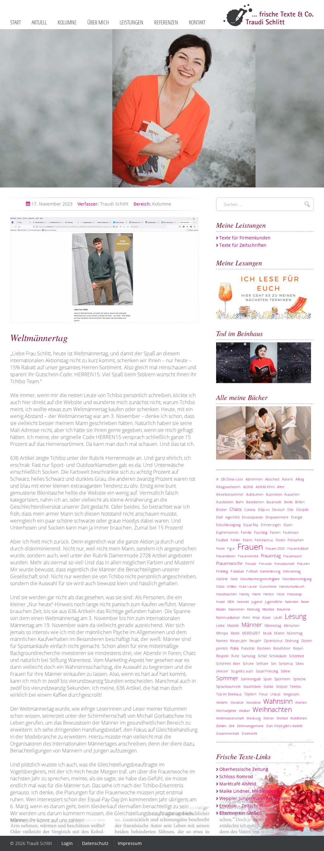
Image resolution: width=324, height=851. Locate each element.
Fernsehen (296, 539)
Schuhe (248, 663)
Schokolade (278, 655)
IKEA (230, 601)
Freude (250, 563)
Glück (220, 586)
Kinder (221, 609)
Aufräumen (254, 494)
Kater (305, 601)
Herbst (268, 594)
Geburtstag (292, 571)
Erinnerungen (271, 524)
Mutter (279, 633)
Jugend (257, 601)
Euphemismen (227, 532)
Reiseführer (281, 648)
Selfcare (262, 663)
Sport (267, 678)
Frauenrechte (248, 556)
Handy (244, 594)
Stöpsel (281, 686)
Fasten (275, 532)
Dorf (219, 517)
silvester (222, 671)
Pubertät (248, 648)
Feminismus (264, 539)
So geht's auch (242, 671)
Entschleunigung (228, 524)
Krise (256, 617)
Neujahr (255, 640)
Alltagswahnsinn (228, 486)
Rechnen (264, 648)
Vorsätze (237, 702)
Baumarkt (274, 501)
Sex (273, 663)
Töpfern (250, 694)
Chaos (235, 509)
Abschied (272, 479)
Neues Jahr (238, 640)
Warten (301, 702)
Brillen (299, 501)
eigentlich (232, 517)
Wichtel (282, 718)
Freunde (265, 563)
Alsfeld (248, 486)
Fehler (235, 539)
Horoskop (294, 594)
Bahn (240, 501)
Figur (231, 548)
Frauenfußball (297, 548)
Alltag (300, 479)
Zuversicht (249, 733)
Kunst (266, 617)
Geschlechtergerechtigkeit (260, 578)
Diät (290, 509)
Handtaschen (226, 594)
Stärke (268, 686)
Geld (234, 578)
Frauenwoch (292, 556)
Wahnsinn (278, 701)
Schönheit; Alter (228, 663)
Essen (288, 524)
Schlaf (262, 655)
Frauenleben (225, 556)
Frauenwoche (229, 563)
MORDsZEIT (251, 633)
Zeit (231, 725)
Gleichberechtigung (297, 578)
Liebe (220, 625)
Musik (267, 633)
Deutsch (278, 509)
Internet (243, 601)
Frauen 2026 (275, 548)
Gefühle (222, 578)
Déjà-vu (264, 509)
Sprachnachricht (228, 686)
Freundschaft (284, 563)
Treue (263, 694)
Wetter (268, 718)
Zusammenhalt (227, 733)
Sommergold (251, 678)
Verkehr (222, 702)
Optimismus (273, 640)
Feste (220, 548)
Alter (280, 486)
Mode (235, 633)
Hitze (280, 594)
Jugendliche (273, 601)
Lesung (295, 616)
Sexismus (286, 663)
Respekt (222, 655)
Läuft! (277, 617)
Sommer (227, 678)
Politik (234, 648)
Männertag (273, 625)
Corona (249, 509)
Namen (221, 640)
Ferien (280, 539)
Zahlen (221, 725)
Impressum (130, 843)
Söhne (285, 671)
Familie (246, 532)
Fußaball (237, 571)
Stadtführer (252, 686)
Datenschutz (95, 843)
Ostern (306, 640)
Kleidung (253, 609)
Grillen (231, 586)
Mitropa (222, 633)
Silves (300, 663)
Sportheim (282, 678)
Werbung (253, 718)
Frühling (222, 571)
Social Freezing (267, 671)
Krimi (246, 617)
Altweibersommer (230, 494)
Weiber (244, 710)
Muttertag (294, 633)
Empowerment (277, 517)
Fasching (260, 532)
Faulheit (222, 539)
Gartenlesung (270, 571)
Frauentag (271, 556)
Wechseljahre (226, 710)
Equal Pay (250, 524)
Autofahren (224, 501)
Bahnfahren (255, 501)
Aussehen (291, 494)
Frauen (250, 546)
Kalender (291, 601)
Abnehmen (254, 479)
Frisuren (303, 563)
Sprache (299, 678)
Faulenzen (290, 532)
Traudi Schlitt (103, 204)
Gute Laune (248, 586)
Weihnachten (272, 709)
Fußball (251, 571)
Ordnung (292, 640)
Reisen (298, 648)
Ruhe (235, 655)
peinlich (221, 648)
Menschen (291, 625)
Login (67, 843)
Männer (251, 624)
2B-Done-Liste (232, 479)
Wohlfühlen (298, 718)
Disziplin (302, 509)
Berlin (288, 501)
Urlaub (275, 694)
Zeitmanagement (250, 725)
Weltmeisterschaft (230, 718)
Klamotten (236, 609)
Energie (296, 517)
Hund (220, 601)
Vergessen (291, 694)
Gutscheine (268, 586)
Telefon (295, 686)
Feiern (247, 539)
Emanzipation (252, 517)
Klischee (268, 609)
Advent (287, 479)
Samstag (248, 655)
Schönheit (296, 655)
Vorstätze (253, 702)
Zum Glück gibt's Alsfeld (284, 725)
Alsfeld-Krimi (265, 486)
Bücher (221, 509)
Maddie (233, 625)
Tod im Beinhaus (229, 694)
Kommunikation (228, 617)
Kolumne (152, 204)
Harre (256, 594)
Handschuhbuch (291, 586)
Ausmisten (274, 494)
